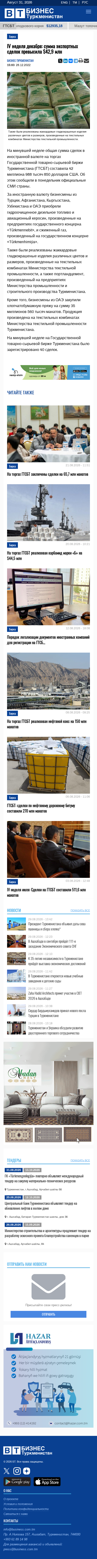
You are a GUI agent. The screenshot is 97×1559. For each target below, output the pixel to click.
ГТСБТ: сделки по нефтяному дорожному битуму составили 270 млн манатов (41, 808)
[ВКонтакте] (71, 61)
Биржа (12, 36)
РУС (85, 2)
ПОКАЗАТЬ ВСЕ (80, 910)
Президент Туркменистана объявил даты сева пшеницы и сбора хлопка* (56, 926)
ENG (64, 2)
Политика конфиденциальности (26, 1509)
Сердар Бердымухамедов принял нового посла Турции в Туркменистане (57, 1013)
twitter (7, 1471)
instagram (16, 1471)
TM (75, 2)
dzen (26, 1471)
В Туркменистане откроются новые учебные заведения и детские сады (55, 978)
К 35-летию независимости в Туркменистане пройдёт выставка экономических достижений (56, 961)
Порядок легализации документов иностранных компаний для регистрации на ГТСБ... (48, 639)
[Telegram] (76, 61)
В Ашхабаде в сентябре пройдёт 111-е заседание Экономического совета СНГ (52, 944)
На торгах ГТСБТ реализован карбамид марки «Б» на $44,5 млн (44, 555)
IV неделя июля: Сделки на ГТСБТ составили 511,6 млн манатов (46, 892)
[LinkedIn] (65, 61)
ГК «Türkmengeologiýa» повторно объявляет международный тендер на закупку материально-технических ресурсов (44, 1178)
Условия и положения (18, 1504)
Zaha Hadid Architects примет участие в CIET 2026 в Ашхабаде (55, 996)
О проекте (11, 1499)
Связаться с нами (16, 1514)
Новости (14, 910)
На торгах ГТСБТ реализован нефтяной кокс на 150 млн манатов (46, 724)
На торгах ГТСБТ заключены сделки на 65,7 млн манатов (47, 474)
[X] (60, 61)
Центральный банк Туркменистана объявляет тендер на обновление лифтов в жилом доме (41, 1206)
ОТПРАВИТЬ (48, 1314)
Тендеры (14, 1160)
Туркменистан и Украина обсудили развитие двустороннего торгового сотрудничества (55, 1030)
